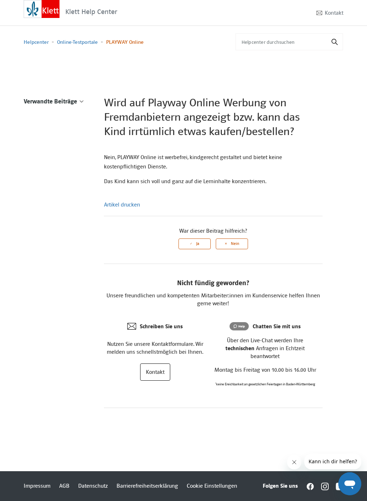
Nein (235, 243)
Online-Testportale (77, 42)
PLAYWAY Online (125, 42)
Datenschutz (93, 486)
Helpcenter (36, 42)
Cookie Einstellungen (212, 486)
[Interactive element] (41, 8)
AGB (64, 486)
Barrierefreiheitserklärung (147, 486)
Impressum (37, 486)
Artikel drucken (122, 204)
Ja (197, 243)
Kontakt (334, 13)
